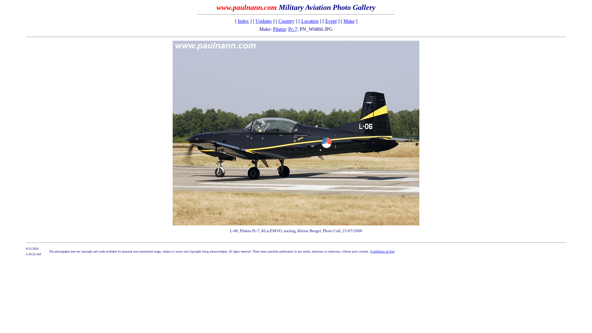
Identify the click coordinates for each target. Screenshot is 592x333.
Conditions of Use (382, 251)
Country (286, 21)
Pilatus (279, 29)
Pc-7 (292, 29)
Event (331, 21)
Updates (264, 21)
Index (243, 21)
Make (349, 21)
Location (310, 21)
